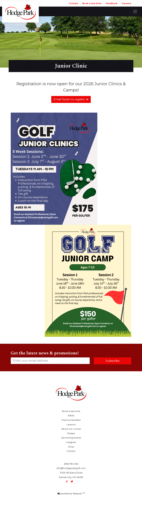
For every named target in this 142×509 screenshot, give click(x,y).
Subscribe (112, 360)
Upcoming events (71, 437)
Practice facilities (71, 420)
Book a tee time (91, 3)
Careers (126, 3)
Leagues (71, 442)
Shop (71, 446)
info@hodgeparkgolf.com (71, 468)
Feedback (111, 3)
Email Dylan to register (69, 99)
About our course (71, 429)
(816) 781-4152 (71, 464)
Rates (71, 415)
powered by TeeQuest (72, 493)
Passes (71, 433)
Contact (73, 3)
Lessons (71, 424)
